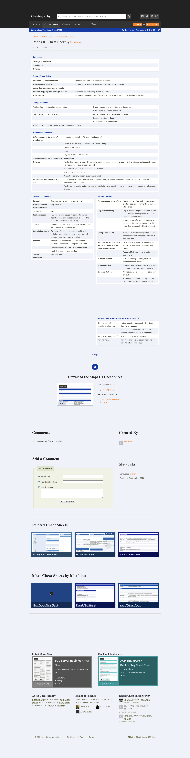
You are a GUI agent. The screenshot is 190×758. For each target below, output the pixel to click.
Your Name (45, 477)
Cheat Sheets (52, 24)
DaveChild (84, 707)
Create (67, 24)
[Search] (129, 16)
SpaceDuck (105, 707)
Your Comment (47, 487)
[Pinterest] (152, 16)
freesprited (61, 677)
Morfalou (128, 442)
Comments (129, 30)
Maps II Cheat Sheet (86, 605)
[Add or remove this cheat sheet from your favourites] (159, 30)
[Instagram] (156, 16)
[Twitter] (147, 16)
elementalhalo (128, 669)
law (124, 675)
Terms (82, 737)
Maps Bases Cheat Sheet (45, 605)
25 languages (64, 702)
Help (95, 24)
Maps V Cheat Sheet (130, 554)
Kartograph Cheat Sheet (45, 554)
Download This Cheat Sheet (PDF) (47, 30)
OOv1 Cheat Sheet (85, 554)
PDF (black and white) (111, 399)
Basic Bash (145, 699)
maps (96, 354)
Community (81, 24)
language (61, 705)
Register (152, 24)
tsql (58, 684)
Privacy (92, 737)
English (133, 474)
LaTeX (104, 402)
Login (137, 24)
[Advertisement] (95, 6)
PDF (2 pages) (108, 390)
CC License (71, 737)
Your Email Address (49, 482)
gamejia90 (128, 699)
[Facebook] (142, 16)
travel (51, 705)
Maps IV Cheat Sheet (130, 605)
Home (37, 24)
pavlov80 (128, 706)
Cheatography (38, 699)
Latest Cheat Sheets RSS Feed (142, 737)
